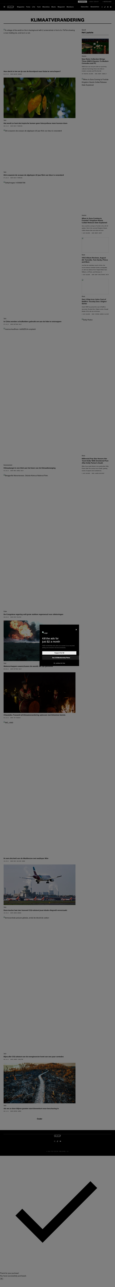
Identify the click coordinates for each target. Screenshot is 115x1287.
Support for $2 (59, 653)
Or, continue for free (59, 663)
